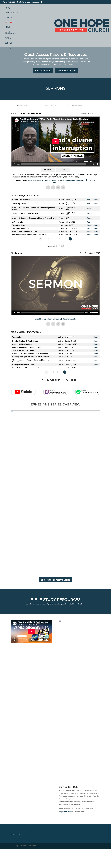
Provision (46, 180)
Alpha (8, 18)
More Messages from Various (72, 180)
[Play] (14, 164)
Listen (64, 170)
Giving (8, 38)
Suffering (55, 180)
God (30, 180)
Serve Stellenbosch (11, 33)
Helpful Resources (66, 70)
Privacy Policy (16, 834)
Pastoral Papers (43, 70)
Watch (49, 170)
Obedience (37, 180)
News (7, 27)
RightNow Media (66, 811)
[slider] (95, 312)
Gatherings (10, 13)
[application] (55, 141)
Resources (10, 22)
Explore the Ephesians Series (55, 579)
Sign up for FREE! (68, 787)
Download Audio (69, 319)
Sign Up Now (67, 819)
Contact (9, 43)
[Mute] (93, 164)
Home (7, 8)
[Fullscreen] (97, 164)
